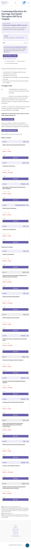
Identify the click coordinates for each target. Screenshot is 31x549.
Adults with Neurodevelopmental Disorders (14, 144)
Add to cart (15, 157)
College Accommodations (9, 229)
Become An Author (15, 536)
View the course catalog (8, 119)
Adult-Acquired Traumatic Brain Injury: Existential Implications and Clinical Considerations (13, 425)
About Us (16, 527)
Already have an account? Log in (9, 58)
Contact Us (15, 534)
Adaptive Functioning (8, 254)
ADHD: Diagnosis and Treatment (11, 317)
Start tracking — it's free (10, 55)
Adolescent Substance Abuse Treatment (13, 360)
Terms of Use (15, 531)
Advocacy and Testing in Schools (11, 465)
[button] (15, 3)
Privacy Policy (15, 529)
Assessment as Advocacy (9, 166)
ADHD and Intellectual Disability (11, 296)
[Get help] (27, 545)
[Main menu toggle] (28, 2)
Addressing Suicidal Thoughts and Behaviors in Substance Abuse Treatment (15, 276)
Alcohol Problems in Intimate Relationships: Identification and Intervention (14, 487)
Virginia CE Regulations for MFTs (10, 130)
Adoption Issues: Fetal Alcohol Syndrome (13, 402)
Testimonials (15, 532)
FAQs (15, 525)
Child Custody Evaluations (9, 208)
